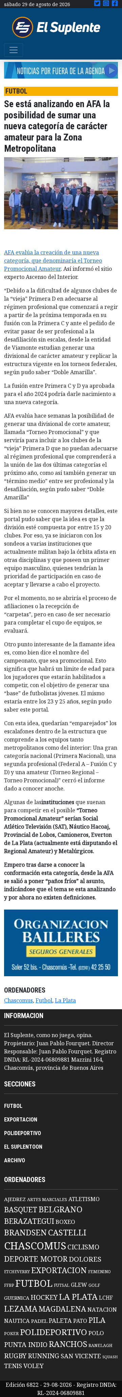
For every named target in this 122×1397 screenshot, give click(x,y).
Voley (33, 1365)
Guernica (16, 1297)
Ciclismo (83, 1246)
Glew (79, 1284)
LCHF (106, 1297)
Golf (94, 1285)
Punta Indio (25, 1344)
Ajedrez (15, 1199)
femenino (99, 1271)
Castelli (67, 1232)
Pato (80, 1321)
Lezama (20, 1308)
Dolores (85, 1259)
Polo (96, 1333)
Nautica (17, 1321)
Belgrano (60, 1209)
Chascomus (18, 1000)
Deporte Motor (35, 1259)
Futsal (61, 1285)
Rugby (15, 1355)
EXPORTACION (20, 1119)
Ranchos (68, 1343)
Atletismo (84, 1199)
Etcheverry (17, 1271)
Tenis (13, 1365)
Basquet (20, 1209)
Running (43, 1355)
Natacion (102, 1309)
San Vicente (81, 1356)
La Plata (65, 1000)
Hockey (44, 1297)
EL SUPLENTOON (23, 1147)
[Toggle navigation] (13, 50)
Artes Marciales (47, 1199)
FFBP (9, 1285)
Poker (11, 1333)
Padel (39, 1320)
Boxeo (65, 1222)
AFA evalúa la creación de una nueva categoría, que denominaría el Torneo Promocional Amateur (53, 260)
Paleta (60, 1320)
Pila (96, 1320)
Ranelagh (100, 1345)
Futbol (44, 1000)
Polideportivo (53, 1331)
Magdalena (62, 1309)
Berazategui (29, 1221)
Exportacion (59, 1270)
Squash (110, 1356)
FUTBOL (13, 1106)
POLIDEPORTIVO (22, 1133)
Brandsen (25, 1232)
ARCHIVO (14, 1160)
